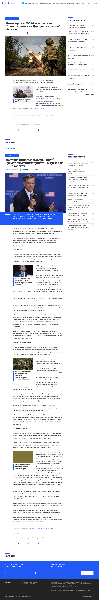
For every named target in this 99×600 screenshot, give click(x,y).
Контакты (8, 585)
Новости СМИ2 (10, 148)
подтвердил (50, 101)
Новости (32, 115)
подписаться (87, 573)
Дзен (38, 115)
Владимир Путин (26, 538)
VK (41, 115)
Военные (18, 124)
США (42, 538)
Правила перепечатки (11, 596)
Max (51, 115)
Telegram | (47, 115)
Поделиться (23, 33)
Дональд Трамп (36, 538)
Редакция (8, 582)
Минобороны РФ (26, 124)
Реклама (7, 588)
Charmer (91, 596)
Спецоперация (36, 124)
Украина (18, 538)
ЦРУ (46, 538)
